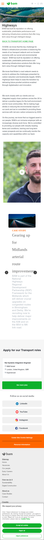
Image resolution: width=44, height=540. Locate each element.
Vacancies (6, 465)
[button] (33, 4)
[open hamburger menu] (2, 3)
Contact (5, 497)
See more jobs (22, 385)
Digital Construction (9, 486)
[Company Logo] (12, 3)
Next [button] (35, 272)
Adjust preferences (22, 536)
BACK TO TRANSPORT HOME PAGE (17, 41)
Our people (6, 468)
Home (4, 462)
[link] (22, 404)
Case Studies (7, 494)
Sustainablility (7, 483)
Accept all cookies (22, 525)
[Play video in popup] (22, 172)
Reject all (22, 530)
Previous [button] (6, 272)
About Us (5, 474)
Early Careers (7, 471)
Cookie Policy (25, 519)
